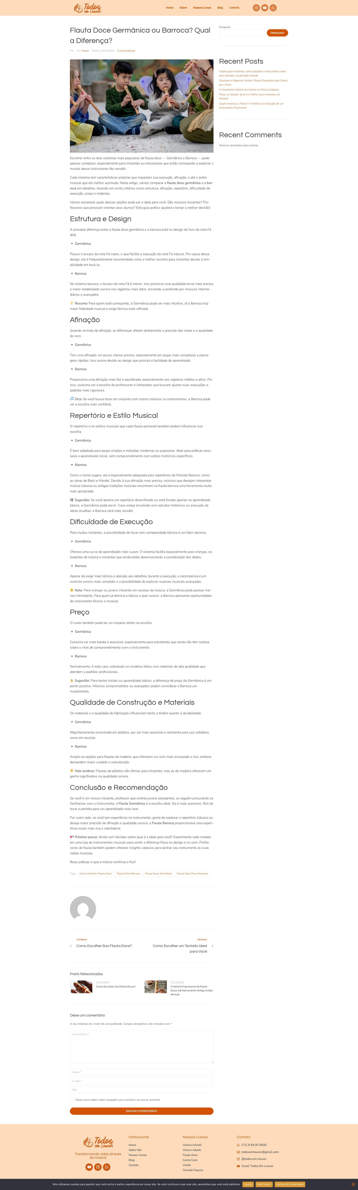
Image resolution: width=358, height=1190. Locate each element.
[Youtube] (264, 8)
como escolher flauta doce (96, 873)
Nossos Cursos (202, 7)
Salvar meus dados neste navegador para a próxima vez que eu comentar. (118, 1100)
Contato (234, 7)
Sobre (183, 7)
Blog (220, 7)
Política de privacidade (290, 1184)
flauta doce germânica (158, 873)
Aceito (248, 1184)
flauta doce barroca (128, 873)
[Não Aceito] (353, 1184)
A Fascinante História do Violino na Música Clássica (249, 89)
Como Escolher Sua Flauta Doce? (116, 986)
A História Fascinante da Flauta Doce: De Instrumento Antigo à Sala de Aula (191, 990)
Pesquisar (224, 27)
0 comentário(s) (126, 51)
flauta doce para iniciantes (192, 873)
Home (169, 7)
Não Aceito (264, 1184)
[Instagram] (256, 8)
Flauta (85, 51)
